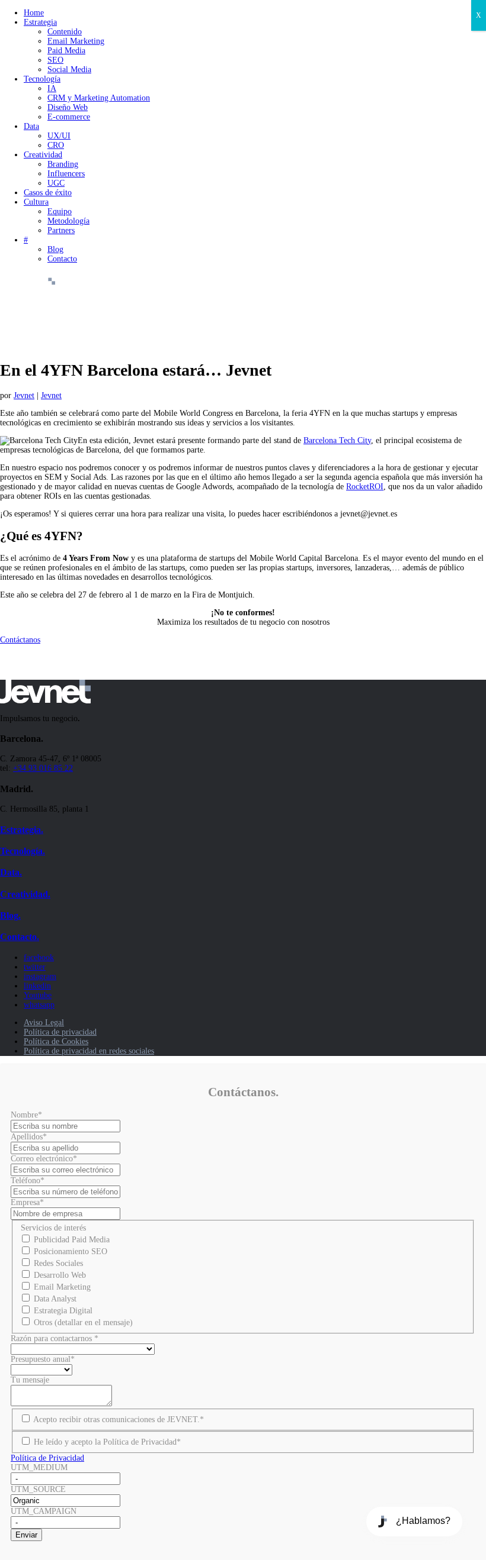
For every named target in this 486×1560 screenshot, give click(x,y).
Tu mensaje (30, 1379)
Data (31, 126)
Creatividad (43, 154)
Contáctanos (20, 639)
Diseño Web (67, 107)
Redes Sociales (58, 1263)
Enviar (26, 1534)
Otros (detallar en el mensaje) (83, 1322)
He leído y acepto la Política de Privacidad (107, 1442)
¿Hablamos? (423, 1521)
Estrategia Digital (63, 1310)
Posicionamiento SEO (70, 1251)
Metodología (68, 221)
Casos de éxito (48, 192)
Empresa (27, 1202)
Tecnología (42, 79)
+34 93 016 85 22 (43, 768)
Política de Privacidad (47, 1458)
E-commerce (68, 116)
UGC (56, 183)
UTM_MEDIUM (39, 1467)
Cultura (36, 202)
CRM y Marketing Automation (98, 97)
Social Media (69, 69)
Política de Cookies (56, 1041)
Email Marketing (75, 41)
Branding (62, 164)
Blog (55, 249)
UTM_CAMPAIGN (43, 1511)
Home (34, 12)
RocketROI (364, 486)
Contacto (62, 258)
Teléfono (27, 1180)
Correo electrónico (44, 1158)
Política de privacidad (60, 1032)
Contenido (64, 31)
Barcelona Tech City (337, 440)
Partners (61, 230)
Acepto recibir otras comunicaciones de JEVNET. (118, 1419)
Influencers (66, 173)
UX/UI (59, 135)
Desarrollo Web (60, 1275)
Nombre (26, 1114)
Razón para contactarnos (54, 1338)
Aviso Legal (44, 1022)
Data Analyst (55, 1298)
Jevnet (24, 395)
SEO (55, 60)
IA (51, 88)
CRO (55, 145)
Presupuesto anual (43, 1359)
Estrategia (40, 22)
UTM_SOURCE (38, 1489)
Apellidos (29, 1136)
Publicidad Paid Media (72, 1239)
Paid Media (66, 50)
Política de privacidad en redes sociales (89, 1051)
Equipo (59, 211)
